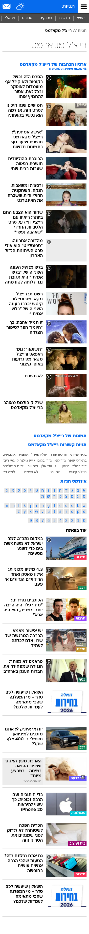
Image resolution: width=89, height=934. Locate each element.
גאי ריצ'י (8, 460)
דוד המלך (79, 466)
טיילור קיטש (78, 472)
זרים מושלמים (12, 466)
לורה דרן (8, 472)
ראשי (81, 18)
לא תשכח (31, 472)
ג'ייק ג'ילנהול (26, 460)
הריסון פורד (58, 454)
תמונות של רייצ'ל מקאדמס (60, 436)
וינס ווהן (32, 466)
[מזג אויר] (20, 6)
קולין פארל (39, 454)
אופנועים (9, 454)
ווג (57, 466)
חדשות (64, 18)
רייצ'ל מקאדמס (58, 31)
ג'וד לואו (60, 460)
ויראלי (10, 18)
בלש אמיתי (78, 454)
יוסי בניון (53, 472)
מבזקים (46, 18)
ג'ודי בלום (44, 460)
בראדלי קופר (77, 460)
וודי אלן (46, 466)
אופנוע (23, 454)
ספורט (27, 18)
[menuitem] (64, 18)
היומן (65, 466)
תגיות (68, 6)
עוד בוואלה (76, 530)
